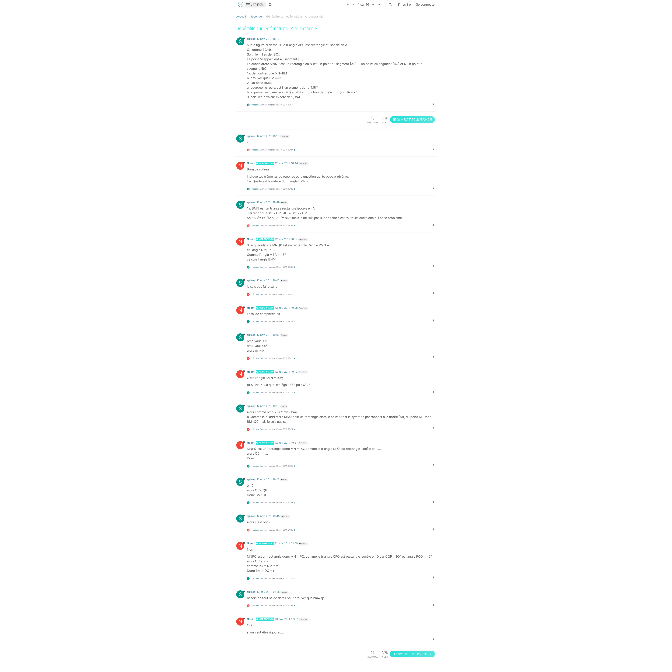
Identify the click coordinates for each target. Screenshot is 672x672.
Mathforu (257, 4)
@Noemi (285, 202)
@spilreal (285, 136)
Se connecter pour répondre (412, 119)
